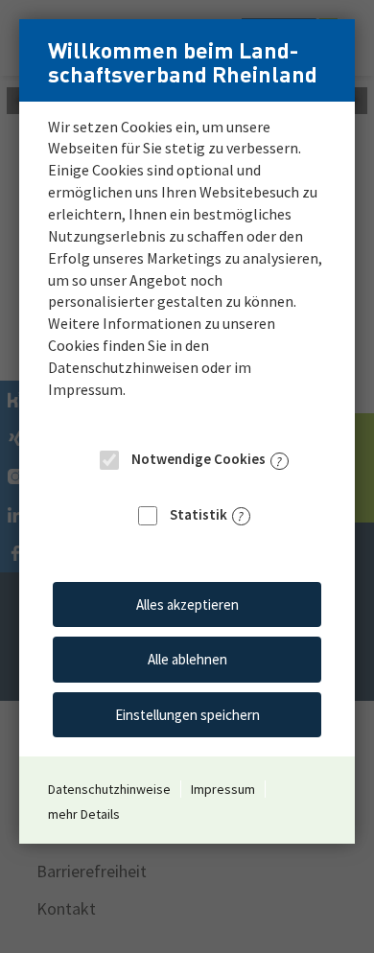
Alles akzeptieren (187, 604)
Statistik (197, 514)
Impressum (223, 789)
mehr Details (84, 814)
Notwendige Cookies (197, 459)
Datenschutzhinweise (109, 789)
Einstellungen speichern (187, 715)
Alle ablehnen (187, 659)
